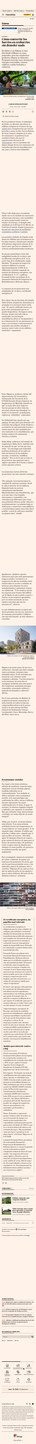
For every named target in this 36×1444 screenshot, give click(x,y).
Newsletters (29, 1427)
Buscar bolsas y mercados (11, 1331)
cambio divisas (17, 1374)
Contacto (4, 1425)
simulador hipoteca (18, 1368)
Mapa (22, 1427)
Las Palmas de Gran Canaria (21, 1223)
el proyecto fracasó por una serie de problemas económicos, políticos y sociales (17, 229)
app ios (18, 1382)
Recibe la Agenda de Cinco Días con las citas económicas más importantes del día (15, 1178)
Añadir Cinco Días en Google (11, 116)
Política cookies (16, 1425)
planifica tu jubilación (7, 1375)
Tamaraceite (7, 142)
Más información (6, 1231)
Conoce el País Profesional (18, 1389)
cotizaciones (7, 1382)
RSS (25, 1427)
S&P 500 (16, 11)
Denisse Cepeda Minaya (18, 1202)
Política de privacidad (8, 1427)
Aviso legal (9, 1425)
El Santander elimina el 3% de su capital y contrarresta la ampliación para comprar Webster (18, 1315)
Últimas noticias (8, 1298)
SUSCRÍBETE (27, 14)
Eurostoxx (10, 1340)
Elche (3, 1223)
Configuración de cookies (27, 1425)
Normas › (31, 1188)
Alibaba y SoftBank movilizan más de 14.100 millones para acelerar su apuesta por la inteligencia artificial (18, 1322)
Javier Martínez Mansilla (19, 1214)
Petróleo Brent (30, 11)
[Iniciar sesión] (33, 15)
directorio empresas (29, 1374)
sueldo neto (29, 1368)
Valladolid (9, 1223)
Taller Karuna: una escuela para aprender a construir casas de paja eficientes (22, 1210)
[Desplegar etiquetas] (33, 1223)
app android (29, 1382)
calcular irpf (7, 1368)
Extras (5, 23)
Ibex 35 (4, 11)
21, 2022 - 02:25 (20, 106)
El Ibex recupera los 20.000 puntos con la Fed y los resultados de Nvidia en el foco (25, 31)
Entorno (4, 36)
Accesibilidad (17, 1427)
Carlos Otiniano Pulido (18, 104)
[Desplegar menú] (3, 14)
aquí (28, 1235)
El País (32, 18)
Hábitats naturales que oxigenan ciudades (21, 1199)
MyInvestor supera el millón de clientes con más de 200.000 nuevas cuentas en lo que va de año (18, 1303)
